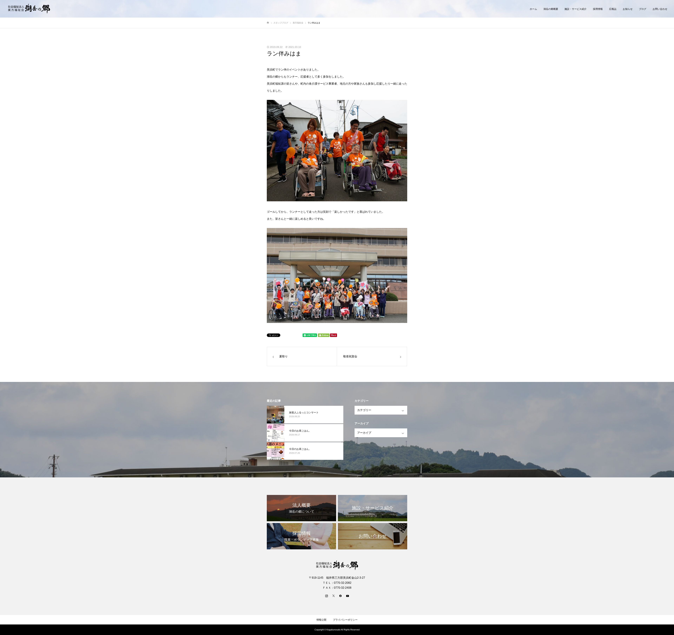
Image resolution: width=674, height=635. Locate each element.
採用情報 (598, 9)
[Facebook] (340, 595)
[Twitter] (333, 595)
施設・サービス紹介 (575, 9)
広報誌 (612, 9)
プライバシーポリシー (345, 619)
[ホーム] (268, 23)
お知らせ (628, 9)
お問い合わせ (660, 9)
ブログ (642, 9)
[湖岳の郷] (29, 8)
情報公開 (321, 619)
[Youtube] (347, 595)
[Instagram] (326, 595)
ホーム (533, 9)
